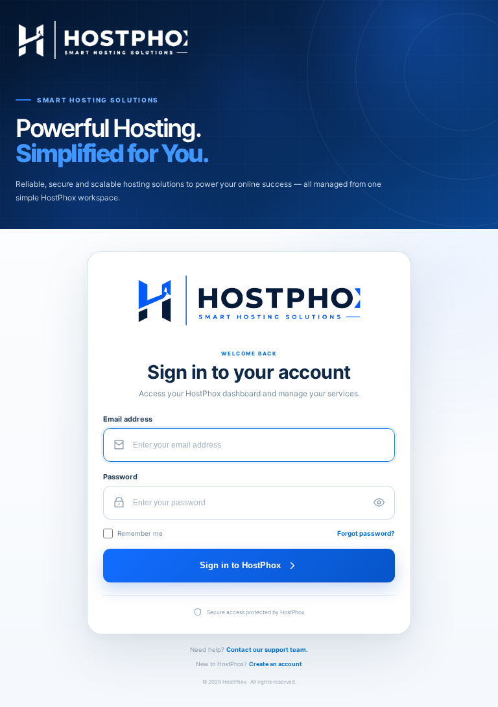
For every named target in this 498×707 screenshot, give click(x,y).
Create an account (275, 663)
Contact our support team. (267, 649)
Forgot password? (366, 533)
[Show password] (378, 502)
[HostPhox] (249, 40)
